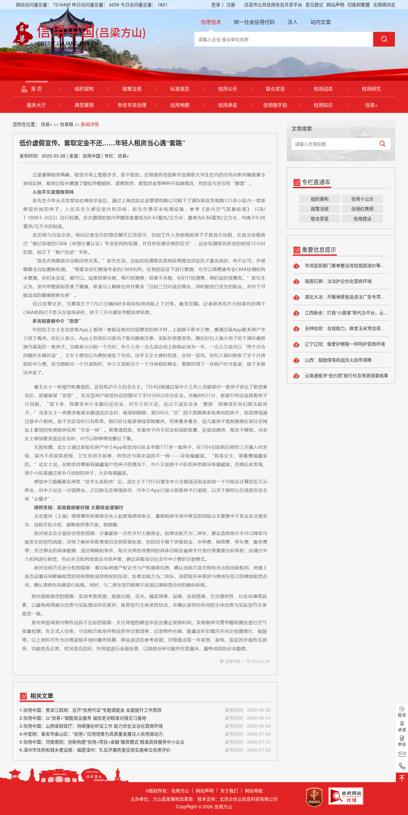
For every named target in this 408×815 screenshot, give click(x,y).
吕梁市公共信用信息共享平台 (273, 4)
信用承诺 (235, 104)
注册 (230, 4)
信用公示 (235, 88)
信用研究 (371, 88)
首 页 (46, 88)
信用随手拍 (281, 104)
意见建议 (314, 4)
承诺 (402, 729)
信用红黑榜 (362, 208)
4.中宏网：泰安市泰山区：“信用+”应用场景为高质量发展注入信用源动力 (145, 734)
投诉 (402, 715)
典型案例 (91, 104)
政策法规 (139, 88)
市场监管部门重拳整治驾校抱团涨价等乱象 (346, 265)
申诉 (402, 744)
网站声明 (335, 4)
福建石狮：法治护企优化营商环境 (337, 281)
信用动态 (330, 88)
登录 (217, 4)
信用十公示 (362, 198)
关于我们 (229, 790)
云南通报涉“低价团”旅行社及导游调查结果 (345, 375)
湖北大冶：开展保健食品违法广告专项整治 (346, 296)
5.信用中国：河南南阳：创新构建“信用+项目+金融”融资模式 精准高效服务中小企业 (145, 741)
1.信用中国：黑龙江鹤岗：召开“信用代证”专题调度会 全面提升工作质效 (145, 710)
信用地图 (187, 104)
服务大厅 (44, 104)
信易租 (66, 124)
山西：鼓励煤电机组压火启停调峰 (337, 359)
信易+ (371, 104)
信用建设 (362, 218)
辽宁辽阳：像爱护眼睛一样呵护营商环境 (344, 344)
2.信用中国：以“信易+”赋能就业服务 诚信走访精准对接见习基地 (145, 718)
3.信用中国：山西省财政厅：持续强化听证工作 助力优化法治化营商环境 (145, 726)
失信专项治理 (137, 104)
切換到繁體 (358, 4)
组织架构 (91, 88)
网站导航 (254, 790)
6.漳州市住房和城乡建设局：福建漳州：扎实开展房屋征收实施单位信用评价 (145, 749)
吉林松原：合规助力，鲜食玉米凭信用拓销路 (346, 328)
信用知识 (330, 104)
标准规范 (187, 88)
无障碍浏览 (384, 4)
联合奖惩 (283, 88)
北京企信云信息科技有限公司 (249, 799)
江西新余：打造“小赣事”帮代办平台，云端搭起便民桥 (346, 312)
